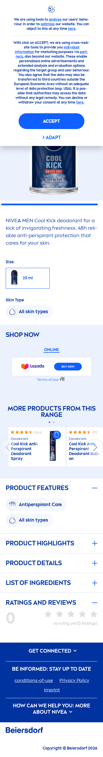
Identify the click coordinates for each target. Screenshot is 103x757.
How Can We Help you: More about (51, 709)
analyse (55, 19)
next (95, 447)
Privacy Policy (74, 680)
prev (8, 447)
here (72, 29)
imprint (52, 689)
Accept (51, 121)
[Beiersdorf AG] (24, 731)
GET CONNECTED (50, 651)
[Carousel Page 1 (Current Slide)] (49, 422)
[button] (56, 435)
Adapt (53, 137)
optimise (48, 24)
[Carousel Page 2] (53, 422)
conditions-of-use (34, 680)
